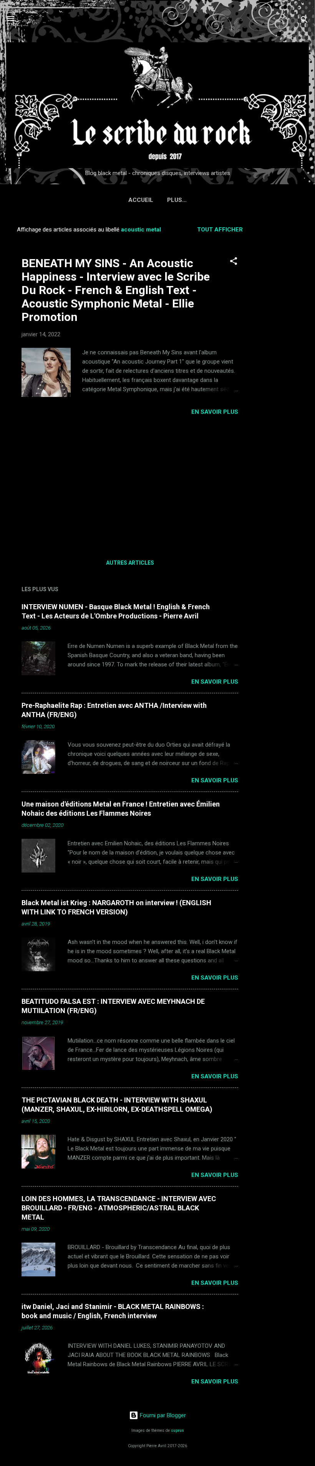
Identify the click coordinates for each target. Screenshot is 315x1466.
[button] (233, 262)
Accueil (140, 200)
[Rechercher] (304, 21)
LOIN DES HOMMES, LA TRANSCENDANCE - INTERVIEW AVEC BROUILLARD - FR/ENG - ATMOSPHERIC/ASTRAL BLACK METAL (119, 1208)
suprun (177, 1430)
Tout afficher (220, 229)
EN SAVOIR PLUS (214, 411)
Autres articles (130, 563)
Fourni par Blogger (162, 1415)
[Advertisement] (284, 335)
